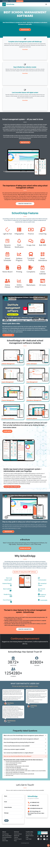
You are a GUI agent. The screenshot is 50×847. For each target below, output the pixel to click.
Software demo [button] (5, 1)
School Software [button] (18, 834)
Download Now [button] (25, 548)
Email (5, 801)
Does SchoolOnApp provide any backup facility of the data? (19, 742)
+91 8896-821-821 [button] (34, 802)
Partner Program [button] (18, 839)
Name (5, 796)
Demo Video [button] (5, 840)
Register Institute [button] (29, 835)
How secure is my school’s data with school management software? (21, 739)
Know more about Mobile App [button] (12, 486)
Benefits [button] (4, 839)
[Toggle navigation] (46, 4)
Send (6, 820)
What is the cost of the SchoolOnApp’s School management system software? (24, 735)
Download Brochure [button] (6, 837)
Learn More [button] (7, 431)
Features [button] (16, 837)
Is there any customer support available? (14, 749)
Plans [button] (15, 840)
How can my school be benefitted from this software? (17, 756)
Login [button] (27, 837)
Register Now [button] (19, 1)
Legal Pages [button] (28, 839)
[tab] (25, 735)
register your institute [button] (25, 203)
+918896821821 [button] (12, 1)
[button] (5, 160)
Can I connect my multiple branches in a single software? (18, 752)
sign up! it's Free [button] (25, 142)
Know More (25, 49)
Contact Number (8, 807)
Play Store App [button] (29, 834)
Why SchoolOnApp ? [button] (7, 835)
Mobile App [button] (16, 835)
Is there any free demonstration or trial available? (17, 746)
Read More (12, 361)
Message (6, 813)
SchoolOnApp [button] (10, 4)
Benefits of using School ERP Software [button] (25, 572)
